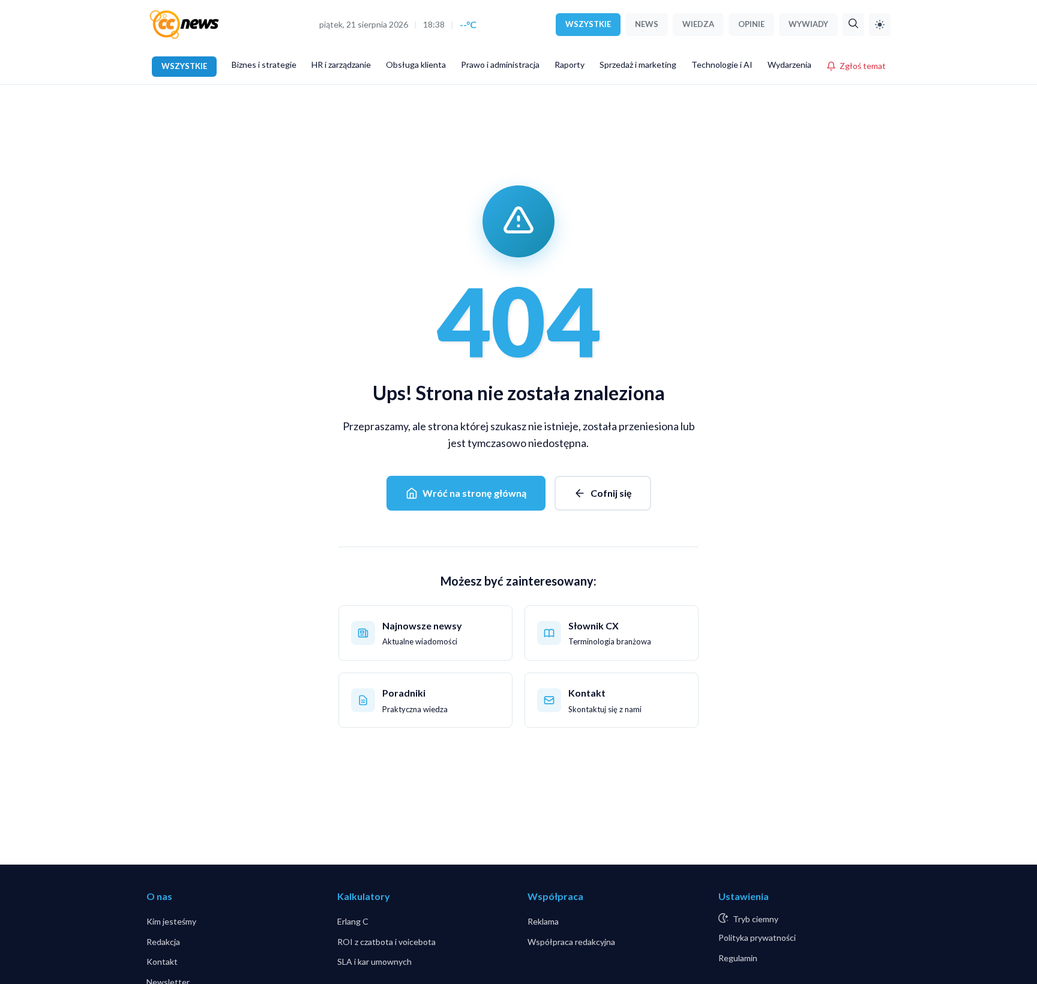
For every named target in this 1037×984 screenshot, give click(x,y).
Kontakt (162, 961)
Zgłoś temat (863, 66)
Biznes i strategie (264, 64)
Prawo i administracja (500, 64)
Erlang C (352, 921)
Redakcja (163, 942)
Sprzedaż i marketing (638, 64)
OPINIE (751, 24)
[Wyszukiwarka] (853, 24)
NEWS (646, 24)
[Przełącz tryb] (880, 24)
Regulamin (737, 958)
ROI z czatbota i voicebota (386, 942)
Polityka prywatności (757, 937)
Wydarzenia (789, 64)
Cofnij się (611, 493)
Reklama (543, 921)
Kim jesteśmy (171, 921)
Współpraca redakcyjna (571, 942)
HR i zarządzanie (341, 64)
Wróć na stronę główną (474, 493)
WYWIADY (808, 24)
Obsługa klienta (416, 64)
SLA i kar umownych (374, 961)
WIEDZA (698, 24)
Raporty (570, 64)
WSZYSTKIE (588, 24)
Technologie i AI (722, 64)
